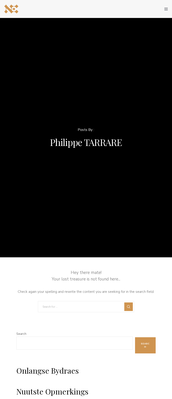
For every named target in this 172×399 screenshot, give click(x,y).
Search (21, 334)
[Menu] (165, 9)
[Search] (128, 306)
